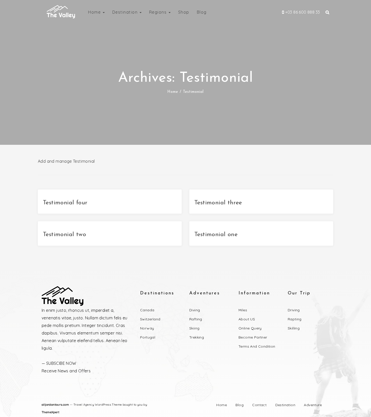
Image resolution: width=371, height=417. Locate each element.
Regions (158, 12)
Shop (183, 12)
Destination (125, 12)
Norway (147, 328)
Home (95, 12)
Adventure (313, 405)
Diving (194, 310)
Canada (147, 310)
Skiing (194, 328)
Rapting (295, 319)
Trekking (196, 337)
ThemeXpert (50, 412)
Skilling (294, 328)
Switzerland (150, 319)
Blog (202, 12)
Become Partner (252, 337)
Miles (242, 310)
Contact (259, 405)
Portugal (147, 337)
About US (246, 319)
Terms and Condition (256, 346)
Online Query (250, 328)
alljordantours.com (55, 404)
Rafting (195, 319)
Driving (294, 310)
